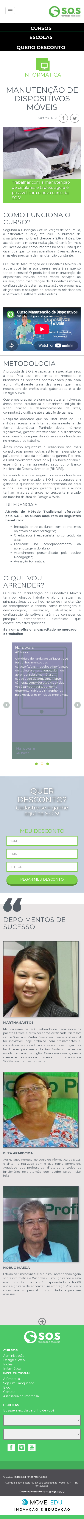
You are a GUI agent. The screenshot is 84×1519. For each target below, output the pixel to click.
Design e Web (14, 1360)
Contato (9, 1392)
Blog (6, 1387)
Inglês (7, 1364)
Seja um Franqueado (18, 1383)
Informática (12, 1369)
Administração (14, 1356)
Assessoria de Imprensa (21, 1396)
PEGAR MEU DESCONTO (42, 879)
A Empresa (11, 1379)
